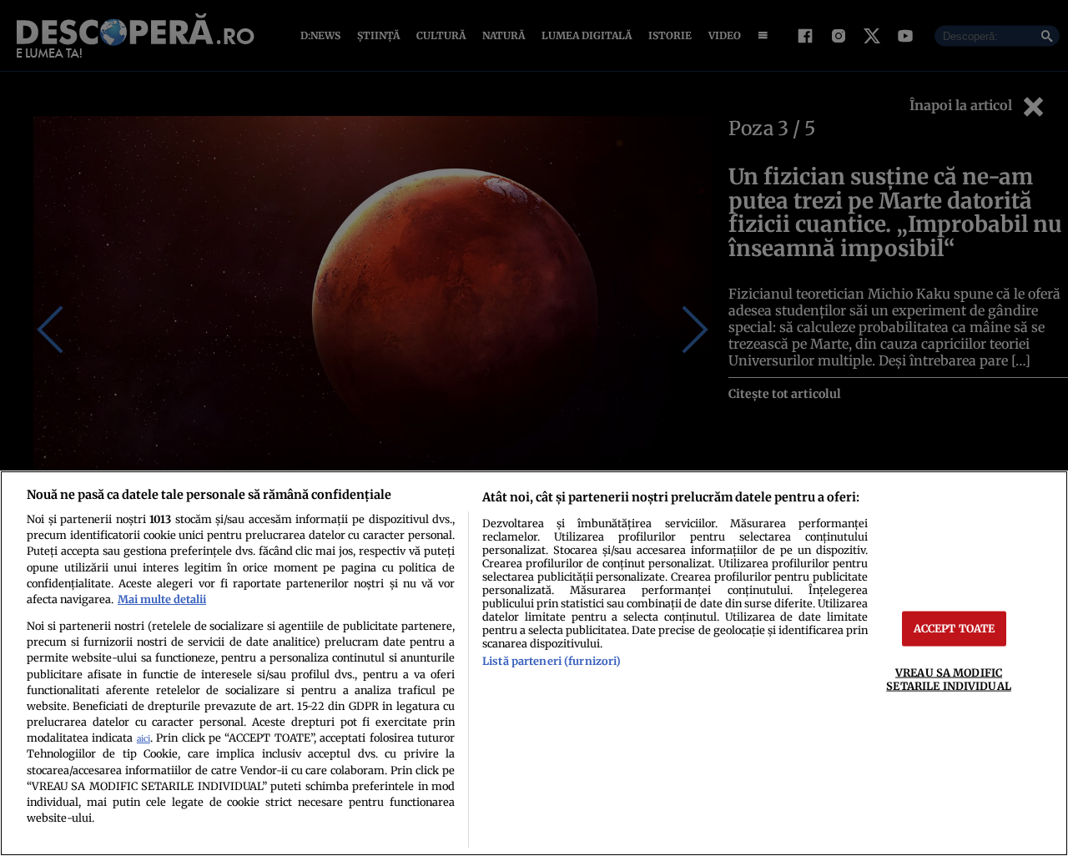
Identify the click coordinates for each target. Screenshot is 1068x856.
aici (143, 738)
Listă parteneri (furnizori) (551, 660)
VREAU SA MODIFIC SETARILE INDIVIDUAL (948, 679)
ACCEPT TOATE (954, 628)
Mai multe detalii (162, 599)
